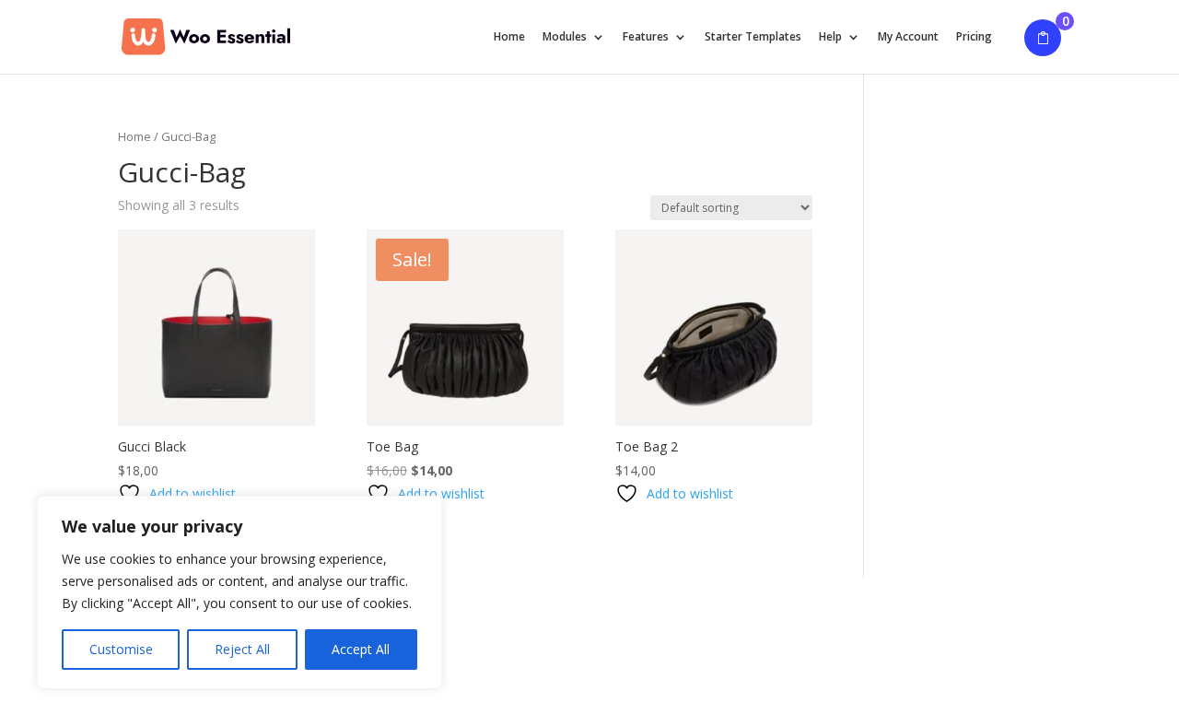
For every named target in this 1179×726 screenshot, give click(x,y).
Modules (565, 37)
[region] (239, 592)
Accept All (361, 649)
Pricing (974, 37)
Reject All (242, 649)
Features (646, 37)
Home (509, 37)
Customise (121, 649)
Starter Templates (753, 37)
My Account (908, 37)
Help (830, 37)
